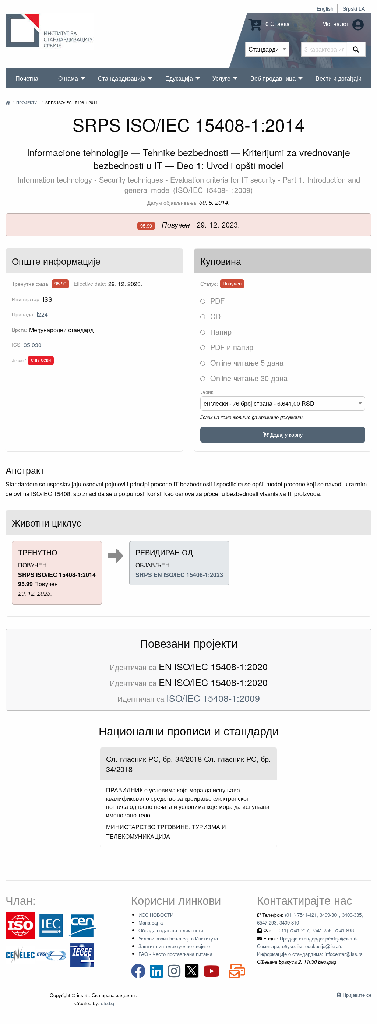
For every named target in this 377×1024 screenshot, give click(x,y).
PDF (216, 300)
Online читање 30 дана (248, 378)
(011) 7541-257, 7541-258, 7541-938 (315, 930)
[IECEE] (82, 954)
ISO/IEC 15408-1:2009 (213, 697)
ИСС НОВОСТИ (155, 914)
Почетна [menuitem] (26, 78)
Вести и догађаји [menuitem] (339, 78)
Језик (206, 391)
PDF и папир (230, 347)
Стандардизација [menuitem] (121, 78)
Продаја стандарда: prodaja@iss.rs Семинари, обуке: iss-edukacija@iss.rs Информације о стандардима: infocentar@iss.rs (310, 946)
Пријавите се (357, 994)
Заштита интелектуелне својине (174, 946)
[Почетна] (8, 102)
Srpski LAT (355, 8)
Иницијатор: (26, 299)
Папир (220, 331)
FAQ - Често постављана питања (175, 953)
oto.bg (107, 1003)
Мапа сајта (150, 922)
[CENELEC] (20, 954)
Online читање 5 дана (245, 362)
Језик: (19, 360)
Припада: (23, 314)
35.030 (33, 345)
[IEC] (51, 924)
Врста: (19, 329)
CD (214, 316)
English (325, 8)
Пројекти (27, 102)
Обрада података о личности (170, 930)
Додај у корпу (286, 434)
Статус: (209, 283)
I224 (42, 314)
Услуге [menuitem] (221, 78)
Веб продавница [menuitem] (273, 78)
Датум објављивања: (172, 202)
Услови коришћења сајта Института (178, 938)
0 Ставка (277, 24)
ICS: (17, 344)
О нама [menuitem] (68, 78)
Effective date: (90, 283)
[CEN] (82, 924)
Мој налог (336, 24)
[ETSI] (51, 954)
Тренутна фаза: (31, 283)
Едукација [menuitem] (179, 78)
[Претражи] (356, 49)
